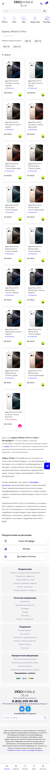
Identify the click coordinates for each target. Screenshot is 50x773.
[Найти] (44, 11)
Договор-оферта (25, 666)
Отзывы (25, 612)
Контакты (25, 648)
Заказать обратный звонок (25, 641)
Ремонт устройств (25, 587)
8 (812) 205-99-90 (25, 701)
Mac (24, 22)
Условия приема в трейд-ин (25, 590)
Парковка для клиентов (25, 605)
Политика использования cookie (25, 663)
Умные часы (35, 22)
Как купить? (25, 634)
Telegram (28, 708)
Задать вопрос (25, 644)
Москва (26, 549)
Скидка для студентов (25, 576)
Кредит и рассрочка (25, 619)
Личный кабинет (24, 630)
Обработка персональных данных (25, 670)
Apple (6, 446)
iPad (14, 22)
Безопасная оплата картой (25, 659)
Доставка (25, 615)
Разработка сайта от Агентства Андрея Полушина (25, 750)
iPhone (4, 22)
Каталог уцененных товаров (25, 583)
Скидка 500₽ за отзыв (25, 580)
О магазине (25, 601)
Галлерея (25, 609)
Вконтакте (21, 708)
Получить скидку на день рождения (25, 573)
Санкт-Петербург (26, 541)
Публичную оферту (36, 748)
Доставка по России (26, 556)
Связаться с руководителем (25, 637)
